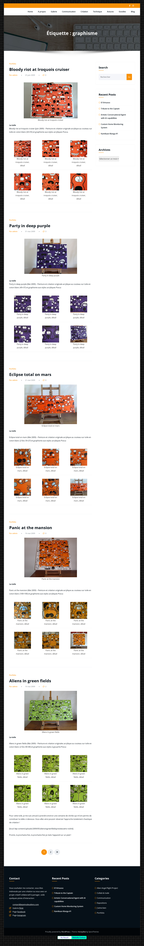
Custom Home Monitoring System (68, 906)
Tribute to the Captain (110, 108)
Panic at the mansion (30, 527)
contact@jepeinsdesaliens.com (26, 904)
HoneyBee (82, 932)
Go (129, 77)
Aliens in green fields (30, 681)
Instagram (21, 915)
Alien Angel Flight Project (107, 888)
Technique (97, 11)
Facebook (21, 911)
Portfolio (12, 64)
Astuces (110, 11)
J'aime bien (101, 908)
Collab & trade (103, 893)
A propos (42, 11)
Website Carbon (79, 937)
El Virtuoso (105, 102)
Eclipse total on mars (30, 374)
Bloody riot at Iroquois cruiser (39, 69)
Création (84, 11)
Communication (69, 11)
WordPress (65, 932)
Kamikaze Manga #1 (109, 133)
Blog (133, 11)
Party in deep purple (29, 225)
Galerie (54, 11)
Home (30, 11)
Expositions (102, 903)
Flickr (21, 908)
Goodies (122, 11)
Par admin (13, 75)
